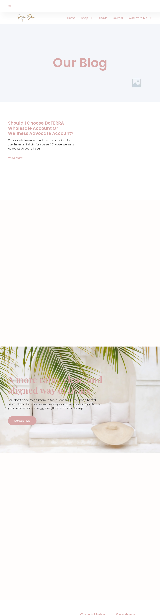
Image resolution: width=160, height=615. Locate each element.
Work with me (138, 18)
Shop (84, 18)
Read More (15, 158)
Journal (118, 18)
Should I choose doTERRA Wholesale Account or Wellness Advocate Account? (40, 128)
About (103, 18)
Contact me (22, 421)
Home (71, 18)
